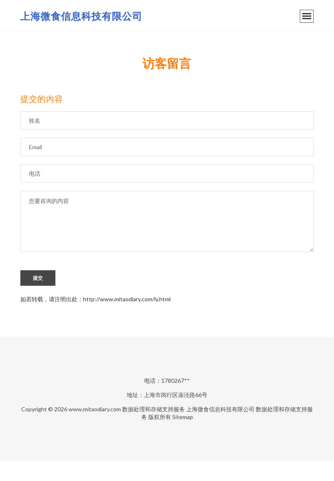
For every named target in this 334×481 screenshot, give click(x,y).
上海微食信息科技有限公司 (81, 15)
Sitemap (182, 416)
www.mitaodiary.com (94, 409)
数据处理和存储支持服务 (153, 409)
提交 (38, 278)
